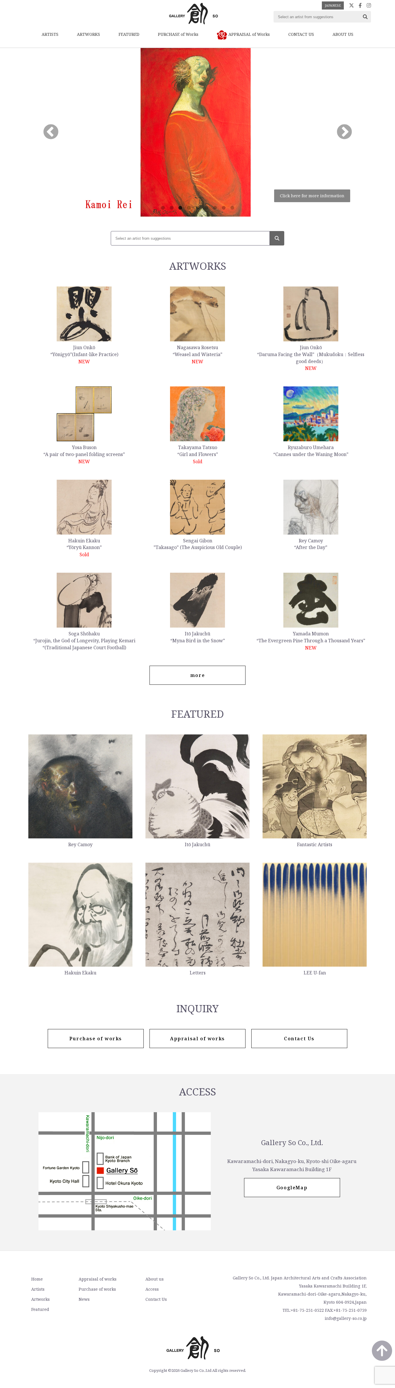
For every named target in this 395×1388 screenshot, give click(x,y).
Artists (38, 1289)
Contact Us (156, 1299)
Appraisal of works (98, 1279)
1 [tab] (163, 208)
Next (344, 132)
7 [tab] (215, 208)
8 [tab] (223, 208)
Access (152, 1289)
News (84, 1299)
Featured (40, 1309)
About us (154, 1279)
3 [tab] (180, 208)
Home (37, 1279)
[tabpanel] (197, 132)
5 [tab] (197, 208)
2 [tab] (171, 208)
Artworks (40, 1299)
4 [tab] (189, 208)
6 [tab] (206, 208)
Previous (51, 132)
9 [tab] (232, 208)
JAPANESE (333, 5)
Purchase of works (97, 1289)
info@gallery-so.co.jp (346, 1318)
